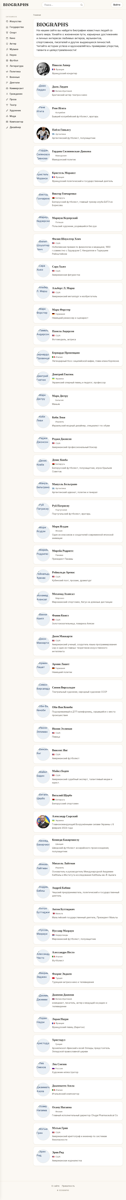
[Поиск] (81, 4)
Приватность (68, 1186)
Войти (116, 4)
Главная (37, 15)
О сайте (55, 1186)
